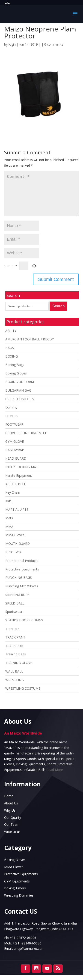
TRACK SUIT (14, 646)
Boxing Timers (15, 888)
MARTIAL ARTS (16, 509)
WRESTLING (14, 680)
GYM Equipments (17, 881)
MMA (9, 526)
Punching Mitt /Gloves (21, 586)
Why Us (9, 810)
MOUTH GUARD (17, 543)
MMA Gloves (14, 535)
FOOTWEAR (14, 424)
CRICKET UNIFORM (20, 399)
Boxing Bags (14, 364)
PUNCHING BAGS (18, 577)
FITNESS (11, 416)
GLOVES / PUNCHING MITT (26, 433)
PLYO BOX (13, 552)
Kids (8, 501)
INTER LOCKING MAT (21, 467)
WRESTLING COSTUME (22, 688)
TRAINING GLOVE (18, 662)
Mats (9, 518)
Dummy (11, 407)
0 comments (53, 44)
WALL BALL (14, 671)
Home (8, 796)
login (12, 44)
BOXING (11, 356)
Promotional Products (21, 560)
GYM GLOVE (14, 441)
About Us (11, 803)
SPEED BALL (14, 603)
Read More (54, 769)
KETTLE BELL (15, 484)
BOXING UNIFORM (19, 382)
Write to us (12, 831)
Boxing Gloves (16, 373)
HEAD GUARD (15, 458)
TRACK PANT (15, 637)
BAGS (9, 348)
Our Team (11, 824)
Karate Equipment (18, 475)
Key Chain (12, 492)
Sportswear (13, 611)
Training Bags (15, 654)
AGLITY (10, 330)
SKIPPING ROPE (17, 594)
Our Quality (12, 817)
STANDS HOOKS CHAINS (24, 620)
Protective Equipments (22, 569)
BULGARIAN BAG (18, 390)
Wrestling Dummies (18, 895)
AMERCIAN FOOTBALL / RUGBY (29, 339)
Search (58, 306)
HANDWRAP (14, 450)
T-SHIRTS (12, 628)
